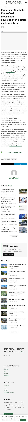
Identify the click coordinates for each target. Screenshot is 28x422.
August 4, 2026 (13, 224)
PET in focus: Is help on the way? (16, 325)
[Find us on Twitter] (9, 355)
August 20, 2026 (13, 275)
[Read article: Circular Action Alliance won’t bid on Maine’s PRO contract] (4, 266)
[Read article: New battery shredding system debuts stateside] (4, 280)
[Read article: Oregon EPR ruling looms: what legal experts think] (4, 287)
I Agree (23, 420)
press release (10, 72)
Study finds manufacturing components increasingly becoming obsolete (8, 199)
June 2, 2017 (16, 27)
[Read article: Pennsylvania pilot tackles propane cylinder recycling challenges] (23, 191)
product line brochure (15, 146)
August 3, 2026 (13, 231)
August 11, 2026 (12, 203)
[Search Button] (26, 2)
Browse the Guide (8, 254)
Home (2, 7)
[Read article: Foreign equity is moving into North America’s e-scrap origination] (4, 293)
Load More (14, 236)
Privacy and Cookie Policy (12, 420)
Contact (6, 390)
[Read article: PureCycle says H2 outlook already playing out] (4, 306)
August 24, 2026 (14, 195)
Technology (13, 159)
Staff (5, 371)
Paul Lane (4, 203)
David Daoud (5, 224)
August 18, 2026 (13, 301)
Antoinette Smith (6, 209)
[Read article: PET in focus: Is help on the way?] (4, 327)
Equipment (7, 159)
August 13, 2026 (13, 308)
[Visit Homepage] (14, 2)
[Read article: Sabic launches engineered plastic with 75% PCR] (23, 208)
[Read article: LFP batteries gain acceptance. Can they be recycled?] (4, 320)
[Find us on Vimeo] (6, 355)
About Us (6, 369)
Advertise (6, 386)
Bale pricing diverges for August (16, 299)
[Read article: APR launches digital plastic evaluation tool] (23, 216)
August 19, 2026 (13, 268)
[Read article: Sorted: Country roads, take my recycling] (4, 313)
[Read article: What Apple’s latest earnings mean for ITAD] (23, 230)
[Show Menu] (2, 2)
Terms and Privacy (9, 392)
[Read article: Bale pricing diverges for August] (4, 300)
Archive (6, 373)
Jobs (5, 388)
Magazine (6, 375)
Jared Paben (8, 27)
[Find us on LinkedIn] (4, 355)
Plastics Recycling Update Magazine (12, 7)
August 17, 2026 (13, 289)
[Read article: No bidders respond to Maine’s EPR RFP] (4, 273)
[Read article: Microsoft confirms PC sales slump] (23, 223)
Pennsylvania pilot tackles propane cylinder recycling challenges (7, 191)
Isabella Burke (5, 195)
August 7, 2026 (12, 218)
